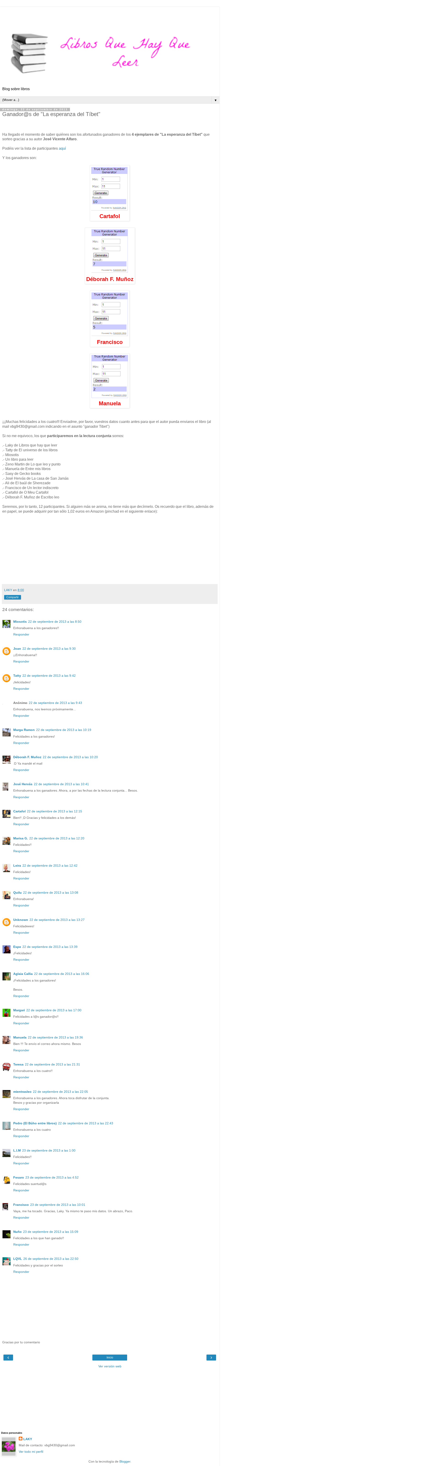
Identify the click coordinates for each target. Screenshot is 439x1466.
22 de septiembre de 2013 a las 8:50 (54, 621)
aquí (62, 148)
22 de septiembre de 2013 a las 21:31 (52, 1064)
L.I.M (17, 1150)
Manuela (20, 1037)
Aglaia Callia (23, 974)
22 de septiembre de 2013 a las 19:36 (55, 1037)
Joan (17, 648)
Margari (19, 1010)
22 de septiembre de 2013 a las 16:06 (61, 974)
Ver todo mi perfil (31, 1451)
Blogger (124, 1461)
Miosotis (20, 621)
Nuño (17, 1231)
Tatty (17, 675)
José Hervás (22, 784)
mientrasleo (22, 1091)
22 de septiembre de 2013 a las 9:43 (55, 703)
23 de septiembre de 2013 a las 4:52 (52, 1177)
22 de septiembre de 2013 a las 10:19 (63, 730)
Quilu (17, 892)
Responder (21, 634)
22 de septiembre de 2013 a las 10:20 (70, 757)
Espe (17, 947)
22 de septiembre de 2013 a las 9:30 (49, 648)
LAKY (27, 1439)
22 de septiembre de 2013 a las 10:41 (61, 784)
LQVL (17, 1258)
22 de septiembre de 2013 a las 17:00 (53, 1010)
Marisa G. (20, 838)
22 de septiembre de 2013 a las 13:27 (57, 920)
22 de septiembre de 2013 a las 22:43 (85, 1123)
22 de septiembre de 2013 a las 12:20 (56, 838)
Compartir (12, 597)
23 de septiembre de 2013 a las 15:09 (50, 1231)
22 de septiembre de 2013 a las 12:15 (54, 811)
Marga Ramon (24, 730)
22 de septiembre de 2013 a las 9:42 (49, 675)
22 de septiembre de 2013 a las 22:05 (60, 1091)
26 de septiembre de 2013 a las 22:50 (50, 1258)
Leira (17, 865)
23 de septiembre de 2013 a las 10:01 (57, 1204)
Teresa (18, 1064)
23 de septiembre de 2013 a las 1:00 (48, 1150)
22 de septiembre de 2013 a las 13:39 (50, 947)
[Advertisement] (109, 12)
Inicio (110, 1357)
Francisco (21, 1204)
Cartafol (19, 811)
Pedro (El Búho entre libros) (35, 1123)
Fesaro (18, 1177)
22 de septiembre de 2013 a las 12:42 (50, 865)
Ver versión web (109, 1366)
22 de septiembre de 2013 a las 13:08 (50, 892)
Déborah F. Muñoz (27, 757)
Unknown (20, 920)
